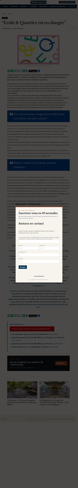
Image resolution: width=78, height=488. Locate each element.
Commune (22, 252)
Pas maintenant (39, 276)
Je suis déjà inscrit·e (39, 284)
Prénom (42, 245)
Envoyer (22, 267)
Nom (20, 245)
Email (21, 258)
